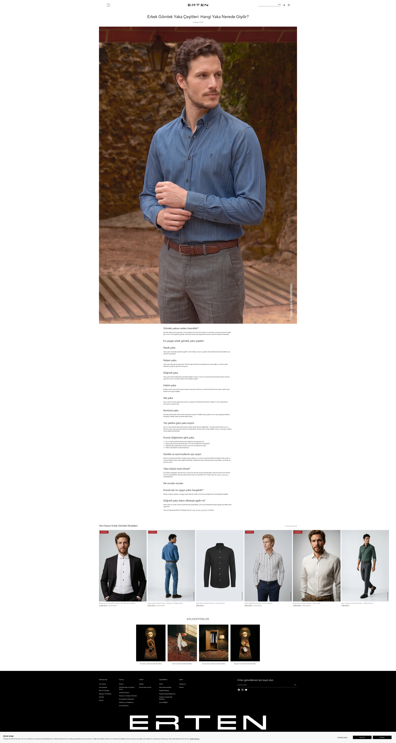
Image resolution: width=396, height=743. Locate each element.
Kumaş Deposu (124, 705)
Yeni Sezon (102, 684)
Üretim (121, 684)
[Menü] (108, 5)
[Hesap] (284, 5)
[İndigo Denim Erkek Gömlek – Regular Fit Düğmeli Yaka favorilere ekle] (192, 533)
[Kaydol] (295, 685)
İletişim (141, 684)
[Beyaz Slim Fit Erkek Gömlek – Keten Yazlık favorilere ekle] (337, 533)
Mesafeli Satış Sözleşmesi (167, 694)
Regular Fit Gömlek (105, 694)
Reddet (382, 737)
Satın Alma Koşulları (165, 687)
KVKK (161, 684)
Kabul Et (362, 737)
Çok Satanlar (103, 687)
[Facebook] (239, 690)
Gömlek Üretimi (124, 692)
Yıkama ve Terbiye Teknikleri (128, 696)
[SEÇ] (143, 598)
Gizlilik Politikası (194, 739)
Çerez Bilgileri (163, 702)
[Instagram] (242, 690)
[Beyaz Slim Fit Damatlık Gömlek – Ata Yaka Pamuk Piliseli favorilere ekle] (143, 533)
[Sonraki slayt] (294, 568)
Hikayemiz (182, 684)
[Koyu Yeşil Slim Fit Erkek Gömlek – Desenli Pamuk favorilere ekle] (385, 533)
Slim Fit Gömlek (104, 690)
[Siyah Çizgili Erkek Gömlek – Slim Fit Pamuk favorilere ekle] (288, 533)
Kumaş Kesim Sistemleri (126, 699)
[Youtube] (246, 690)
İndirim (101, 700)
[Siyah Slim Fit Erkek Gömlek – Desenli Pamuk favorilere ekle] (240, 533)
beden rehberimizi (222, 475)
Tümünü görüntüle (291, 526)
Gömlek (101, 697)
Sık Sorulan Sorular (145, 687)
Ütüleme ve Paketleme (126, 702)
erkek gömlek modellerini (200, 510)
